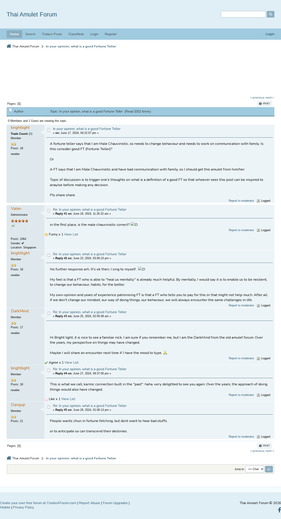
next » (269, 97)
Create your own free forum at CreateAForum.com (38, 503)
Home (14, 34)
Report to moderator (241, 200)
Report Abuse (89, 503)
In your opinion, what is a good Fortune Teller (87, 129)
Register (111, 34)
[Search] (270, 14)
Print (265, 103)
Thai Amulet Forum (32, 14)
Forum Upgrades (115, 503)
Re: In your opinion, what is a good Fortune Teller (89, 209)
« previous (257, 97)
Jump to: (239, 469)
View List (71, 234)
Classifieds (76, 34)
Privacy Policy (23, 507)
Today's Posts (52, 34)
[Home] (9, 46)
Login (270, 34)
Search (30, 34)
